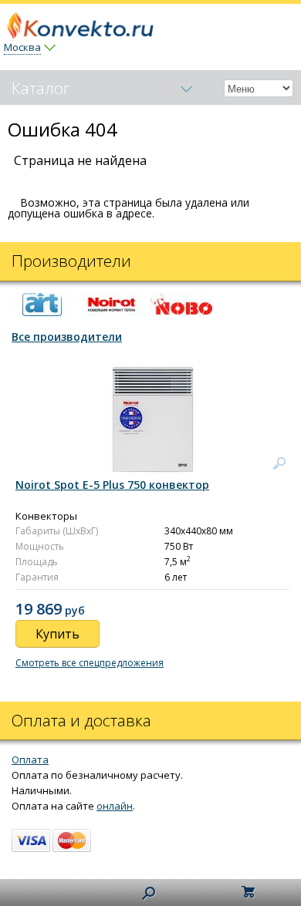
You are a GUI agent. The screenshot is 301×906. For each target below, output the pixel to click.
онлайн (114, 806)
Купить (57, 633)
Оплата (30, 759)
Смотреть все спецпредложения (89, 662)
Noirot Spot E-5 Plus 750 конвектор (112, 484)
